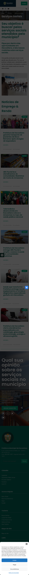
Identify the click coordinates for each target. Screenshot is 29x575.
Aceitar (14, 560)
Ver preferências (14, 569)
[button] (26, 544)
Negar (14, 565)
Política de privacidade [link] (14, 572)
